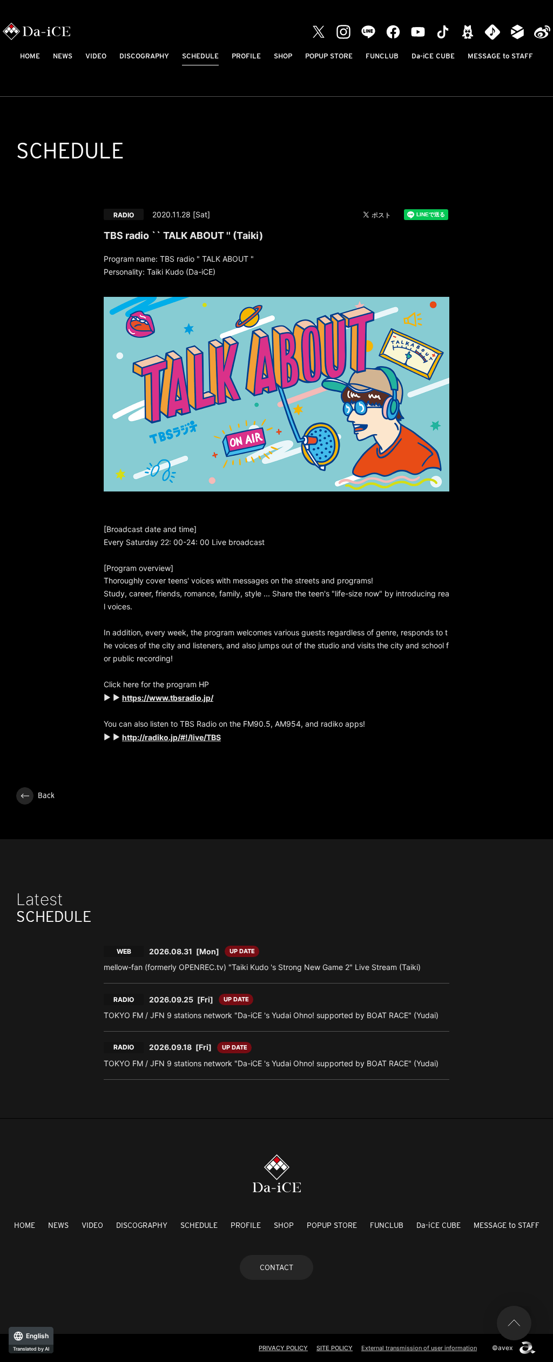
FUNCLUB (382, 56)
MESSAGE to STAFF (500, 56)
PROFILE (246, 56)
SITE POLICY (334, 1348)
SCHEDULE (200, 56)
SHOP (283, 56)
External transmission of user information (419, 1348)
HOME (30, 56)
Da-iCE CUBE (433, 56)
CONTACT (276, 1267)
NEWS (62, 56)
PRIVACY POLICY (283, 1348)
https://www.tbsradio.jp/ (167, 697)
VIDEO (95, 56)
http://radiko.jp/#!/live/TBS (171, 737)
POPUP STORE (329, 56)
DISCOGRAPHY (144, 56)
